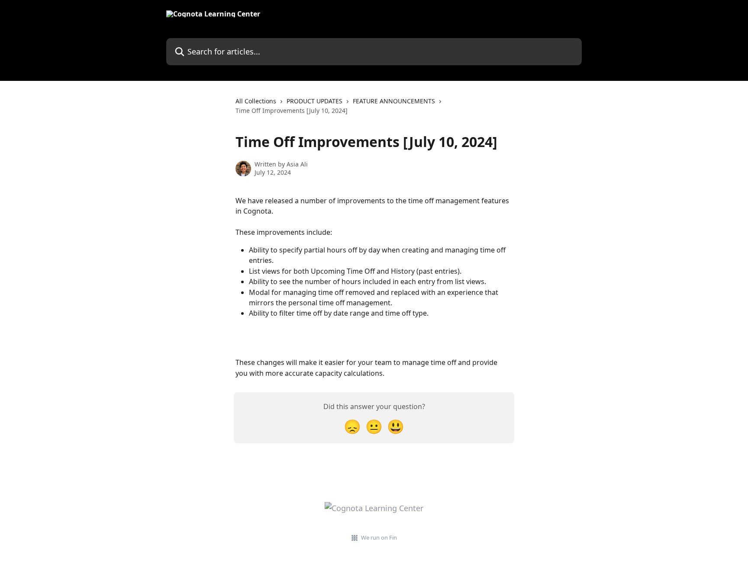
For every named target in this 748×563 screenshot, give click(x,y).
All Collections (255, 101)
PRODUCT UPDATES (314, 101)
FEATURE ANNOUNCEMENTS (394, 101)
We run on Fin (379, 537)
